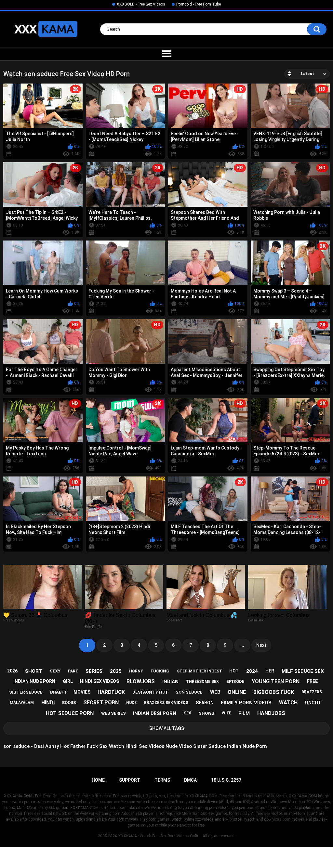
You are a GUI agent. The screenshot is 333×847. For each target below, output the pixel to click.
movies (81, 692)
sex (187, 713)
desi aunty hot (150, 692)
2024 (252, 671)
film (244, 713)
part (73, 671)
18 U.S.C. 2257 (226, 780)
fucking (160, 671)
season (205, 702)
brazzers (311, 692)
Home (98, 780)
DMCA (190, 780)
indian (170, 681)
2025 (116, 671)
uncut (313, 702)
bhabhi (58, 692)
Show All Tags (166, 728)
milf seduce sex (303, 671)
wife (226, 713)
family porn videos (246, 703)
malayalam (22, 702)
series (94, 671)
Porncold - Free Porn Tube (198, 4)
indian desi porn (154, 713)
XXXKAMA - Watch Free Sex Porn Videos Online (159, 836)
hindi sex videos (99, 681)
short (33, 671)
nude (131, 702)
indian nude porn (34, 681)
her (269, 670)
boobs (69, 702)
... (242, 645)
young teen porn (276, 681)
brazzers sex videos (166, 702)
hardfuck (111, 692)
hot (234, 670)
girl (68, 681)
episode (235, 681)
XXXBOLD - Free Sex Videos (141, 4)
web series (113, 713)
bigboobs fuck (273, 692)
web (215, 692)
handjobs (271, 713)
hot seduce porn (70, 713)
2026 (12, 670)
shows (206, 713)
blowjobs (141, 681)
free (312, 681)
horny (136, 671)
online (237, 692)
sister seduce (26, 692)
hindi (48, 702)
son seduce (189, 692)
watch (288, 702)
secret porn (101, 702)
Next (261, 645)
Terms (162, 780)
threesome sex (202, 681)
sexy (55, 671)
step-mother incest (199, 671)
